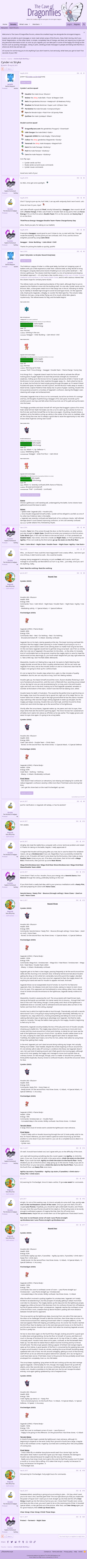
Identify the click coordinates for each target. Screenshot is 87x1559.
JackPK (5, 65)
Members (36, 24)
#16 (83, 1199)
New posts (4, 28)
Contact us (47, 1552)
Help (75, 1552)
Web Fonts (42, 1557)
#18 (83, 1470)
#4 (84, 230)
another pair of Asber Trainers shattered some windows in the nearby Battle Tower (52, 276)
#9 (84, 801)
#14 (83, 1148)
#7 (84, 549)
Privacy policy (68, 1552)
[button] (29, 24)
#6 (84, 527)
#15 (83, 1178)
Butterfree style (8, 1552)
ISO (78, 73)
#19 (83, 1491)
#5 (84, 251)
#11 (83, 841)
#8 (84, 573)
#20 (83, 1517)
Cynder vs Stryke (34, 77)
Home (5, 24)
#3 (84, 198)
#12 (83, 872)
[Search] (84, 24)
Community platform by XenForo (43, 1555)
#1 (84, 73)
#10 (83, 821)
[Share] (81, 73)
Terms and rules (57, 1552)
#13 (83, 900)
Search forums (14, 28)
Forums (13, 24)
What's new (23, 24)
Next (9, 69)
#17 (83, 1225)
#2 (84, 178)
